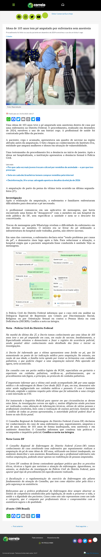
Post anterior (17, 526)
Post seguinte (82, 526)
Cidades (9, 36)
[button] (13, 4)
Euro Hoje (69, 14)
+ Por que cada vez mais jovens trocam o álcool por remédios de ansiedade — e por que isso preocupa (49, 168)
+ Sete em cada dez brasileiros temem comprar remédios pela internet (40, 175)
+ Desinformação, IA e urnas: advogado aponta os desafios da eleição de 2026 (43, 180)
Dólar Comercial (58, 14)
